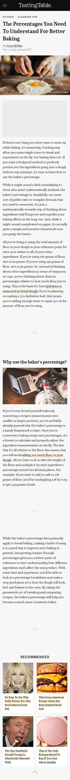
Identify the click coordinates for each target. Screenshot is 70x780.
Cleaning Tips (27, 17)
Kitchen (8, 17)
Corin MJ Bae (14, 46)
